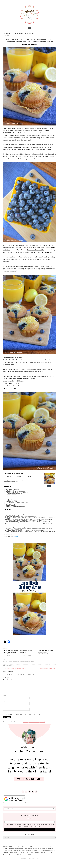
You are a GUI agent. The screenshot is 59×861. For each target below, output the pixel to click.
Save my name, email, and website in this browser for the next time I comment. (22, 714)
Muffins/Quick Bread (27, 661)
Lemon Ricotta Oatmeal (20, 147)
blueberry (13, 663)
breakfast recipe (29, 44)
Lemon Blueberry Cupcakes (11, 383)
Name (5, 695)
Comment (6, 683)
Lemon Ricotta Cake (25, 149)
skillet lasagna (12, 371)
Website (5, 707)
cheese (28, 663)
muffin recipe (36, 247)
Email (4, 701)
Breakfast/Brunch (11, 661)
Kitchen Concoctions (19, 661)
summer (13, 665)
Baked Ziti (40, 371)
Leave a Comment (7, 659)
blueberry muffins (19, 663)
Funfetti (46, 130)
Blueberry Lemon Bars (9, 388)
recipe (33, 661)
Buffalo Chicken (38, 130)
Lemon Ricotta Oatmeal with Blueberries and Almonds (19, 378)
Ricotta (9, 665)
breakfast (25, 663)
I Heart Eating (15, 536)
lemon (39, 663)
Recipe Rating (6, 677)
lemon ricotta (43, 663)
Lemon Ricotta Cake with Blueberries (14, 381)
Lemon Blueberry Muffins (20, 257)
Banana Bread (7, 159)
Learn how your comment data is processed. (34, 722)
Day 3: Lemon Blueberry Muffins (45, 650)
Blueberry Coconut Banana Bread (43, 252)
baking (9, 663)
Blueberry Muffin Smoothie (35, 250)
